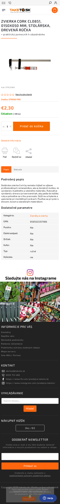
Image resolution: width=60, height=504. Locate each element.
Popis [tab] (6, 169)
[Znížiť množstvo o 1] (3, 126)
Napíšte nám (7, 336)
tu (44, 494)
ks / (30, 428)
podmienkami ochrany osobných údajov (30, 475)
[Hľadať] (50, 3)
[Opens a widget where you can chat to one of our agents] (48, 498)
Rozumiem (28, 499)
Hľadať (30, 408)
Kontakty (6, 332)
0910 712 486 (13, 375)
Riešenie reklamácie (12, 343)
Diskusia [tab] (18, 169)
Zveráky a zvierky (39, 215)
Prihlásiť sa (30, 466)
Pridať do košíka (31, 126)
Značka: (11, 99)
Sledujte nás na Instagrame (30, 278)
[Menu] (3, 9)
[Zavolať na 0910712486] (10, 2)
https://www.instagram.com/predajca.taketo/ (31, 383)
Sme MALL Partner (11, 355)
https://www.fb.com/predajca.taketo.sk (27, 379)
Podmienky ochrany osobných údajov (20, 347)
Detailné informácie (11, 140)
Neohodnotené (24, 95)
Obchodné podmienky (12, 340)
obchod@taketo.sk (15, 371)
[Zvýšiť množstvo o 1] (10, 126)
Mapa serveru (8, 351)
